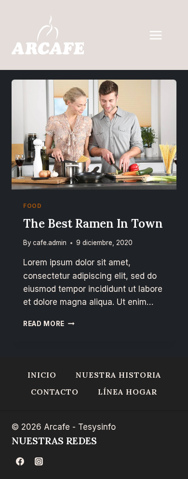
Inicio (41, 375)
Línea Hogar (127, 392)
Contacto (55, 392)
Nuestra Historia (118, 375)
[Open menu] (160, 35)
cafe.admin (50, 242)
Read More (49, 324)
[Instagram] (38, 461)
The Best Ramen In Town (93, 223)
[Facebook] (20, 461)
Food (32, 205)
